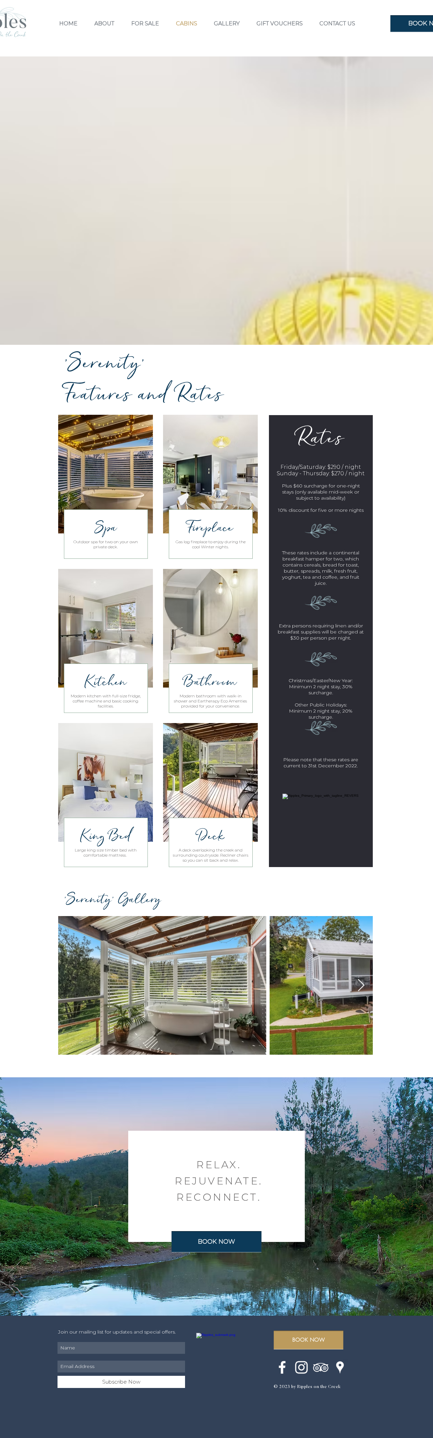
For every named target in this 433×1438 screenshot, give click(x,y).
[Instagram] (301, 1367)
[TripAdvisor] (320, 1367)
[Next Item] (361, 985)
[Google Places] (340, 1367)
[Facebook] (282, 1367)
